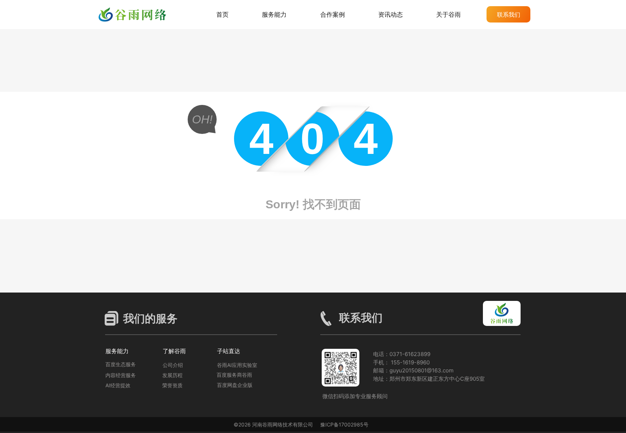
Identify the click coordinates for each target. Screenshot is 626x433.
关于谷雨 (448, 14)
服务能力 (274, 14)
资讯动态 (390, 14)
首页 (222, 14)
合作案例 (332, 14)
